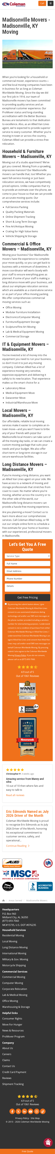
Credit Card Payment (14, 1072)
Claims (6, 1060)
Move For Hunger (12, 1024)
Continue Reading (16, 845)
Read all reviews (15, 795)
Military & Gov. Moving (15, 959)
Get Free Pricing (27, 597)
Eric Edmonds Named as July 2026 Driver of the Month (27, 813)
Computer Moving (12, 983)
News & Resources (13, 1030)
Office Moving (10, 1001)
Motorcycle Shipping (14, 965)
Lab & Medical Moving (14, 995)
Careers (6, 1054)
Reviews (6, 1078)
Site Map (35, 1118)
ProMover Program (13, 1036)
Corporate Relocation (14, 989)
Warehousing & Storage (16, 1007)
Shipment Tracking (13, 1084)
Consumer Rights (12, 1018)
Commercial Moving (13, 977)
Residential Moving (13, 935)
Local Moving (9, 941)
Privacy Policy (20, 655)
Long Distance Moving (15, 947)
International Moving (14, 953)
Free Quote (27, 1151)
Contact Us (8, 1066)
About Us (7, 1048)
